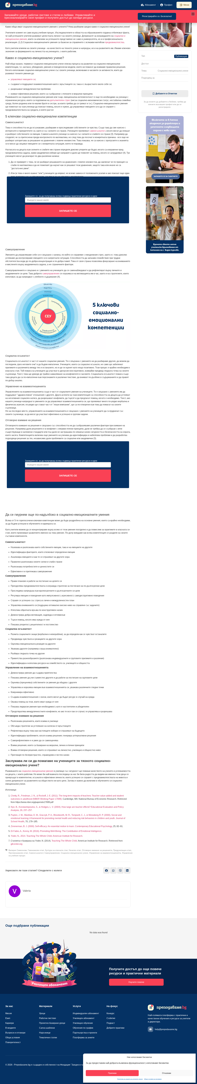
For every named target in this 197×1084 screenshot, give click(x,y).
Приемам (112, 1073)
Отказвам (166, 1073)
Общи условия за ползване (153, 1079)
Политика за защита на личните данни (130, 1079)
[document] (98, 542)
